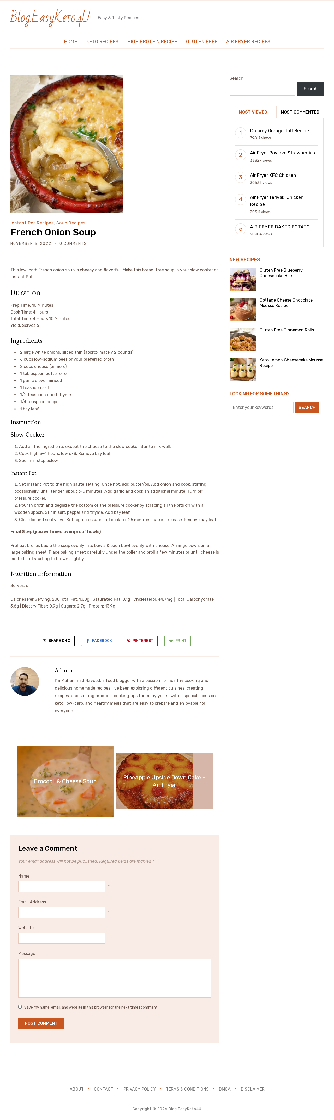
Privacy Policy (139, 1089)
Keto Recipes (102, 42)
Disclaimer (253, 1089)
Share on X (59, 641)
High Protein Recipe (152, 42)
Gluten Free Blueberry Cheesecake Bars (281, 273)
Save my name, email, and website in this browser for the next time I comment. (91, 1007)
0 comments (73, 243)
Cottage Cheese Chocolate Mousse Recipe (286, 303)
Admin (64, 670)
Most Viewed (253, 112)
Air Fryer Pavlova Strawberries (282, 153)
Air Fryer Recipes (248, 42)
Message (26, 953)
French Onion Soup (53, 232)
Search (236, 78)
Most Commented (300, 112)
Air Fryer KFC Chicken (273, 175)
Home (70, 42)
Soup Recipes (71, 223)
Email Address (32, 901)
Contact (103, 1089)
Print (181, 641)
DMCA (225, 1089)
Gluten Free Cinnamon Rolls (287, 330)
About (77, 1089)
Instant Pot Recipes (32, 223)
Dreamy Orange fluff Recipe (279, 131)
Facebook (102, 641)
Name (23, 876)
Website (26, 927)
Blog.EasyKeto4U (50, 17)
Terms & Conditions (187, 1089)
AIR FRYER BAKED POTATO (280, 227)
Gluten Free (201, 42)
